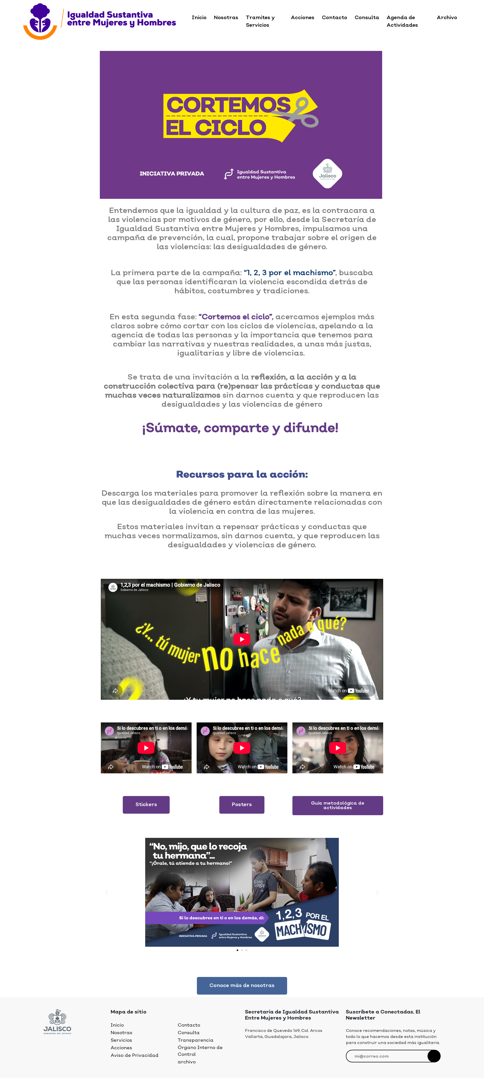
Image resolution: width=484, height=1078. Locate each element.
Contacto (334, 17)
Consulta (367, 17)
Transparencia (196, 1040)
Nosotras (226, 17)
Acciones (302, 17)
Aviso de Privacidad (135, 1055)
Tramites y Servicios (260, 21)
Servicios (121, 1040)
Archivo (447, 17)
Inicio (199, 17)
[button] (146, 805)
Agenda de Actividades (402, 21)
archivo (187, 1062)
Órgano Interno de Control (200, 1051)
